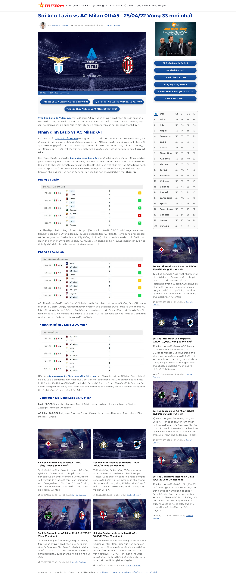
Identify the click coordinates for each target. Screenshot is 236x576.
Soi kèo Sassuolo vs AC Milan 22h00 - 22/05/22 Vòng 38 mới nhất (64, 534)
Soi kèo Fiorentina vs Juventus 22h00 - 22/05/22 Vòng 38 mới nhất (60, 464)
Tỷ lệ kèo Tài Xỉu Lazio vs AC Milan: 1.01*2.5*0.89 (118, 102)
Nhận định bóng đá (66, 572)
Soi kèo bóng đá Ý (175, 70)
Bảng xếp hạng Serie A (175, 84)
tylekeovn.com (45, 572)
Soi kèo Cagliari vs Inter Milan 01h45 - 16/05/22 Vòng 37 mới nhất (115, 534)
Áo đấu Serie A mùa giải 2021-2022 (175, 91)
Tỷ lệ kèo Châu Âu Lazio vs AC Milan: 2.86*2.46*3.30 (92, 109)
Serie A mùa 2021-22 (175, 98)
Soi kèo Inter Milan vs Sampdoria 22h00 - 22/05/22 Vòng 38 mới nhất (116, 464)
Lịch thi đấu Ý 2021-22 (175, 77)
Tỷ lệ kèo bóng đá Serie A (175, 63)
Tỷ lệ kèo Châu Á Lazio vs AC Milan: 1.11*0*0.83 (65, 102)
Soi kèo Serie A (113, 25)
